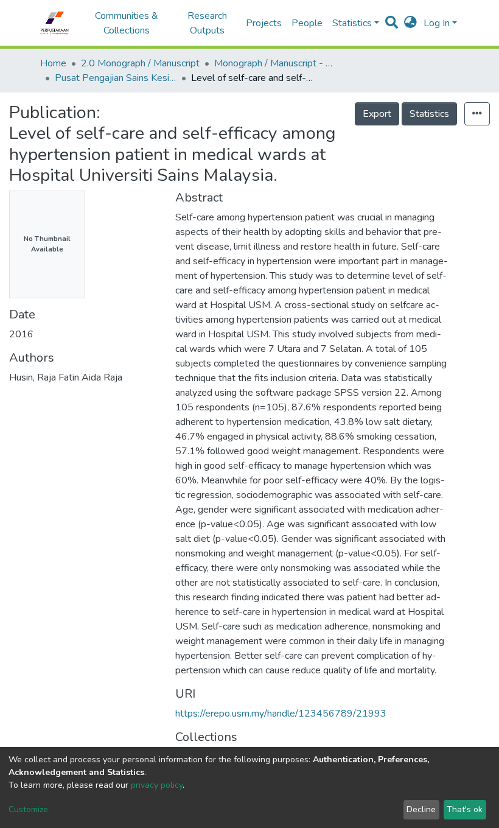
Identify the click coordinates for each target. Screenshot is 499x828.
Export (377, 114)
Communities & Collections (126, 23)
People (307, 23)
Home (53, 63)
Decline (421, 809)
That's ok (465, 809)
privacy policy (157, 785)
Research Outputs (207, 23)
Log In (437, 23)
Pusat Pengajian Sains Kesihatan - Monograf (115, 78)
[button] (410, 23)
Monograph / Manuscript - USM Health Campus (275, 63)
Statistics (429, 114)
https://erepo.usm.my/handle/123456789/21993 (280, 713)
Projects (264, 23)
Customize (28, 809)
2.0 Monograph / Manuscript (140, 63)
